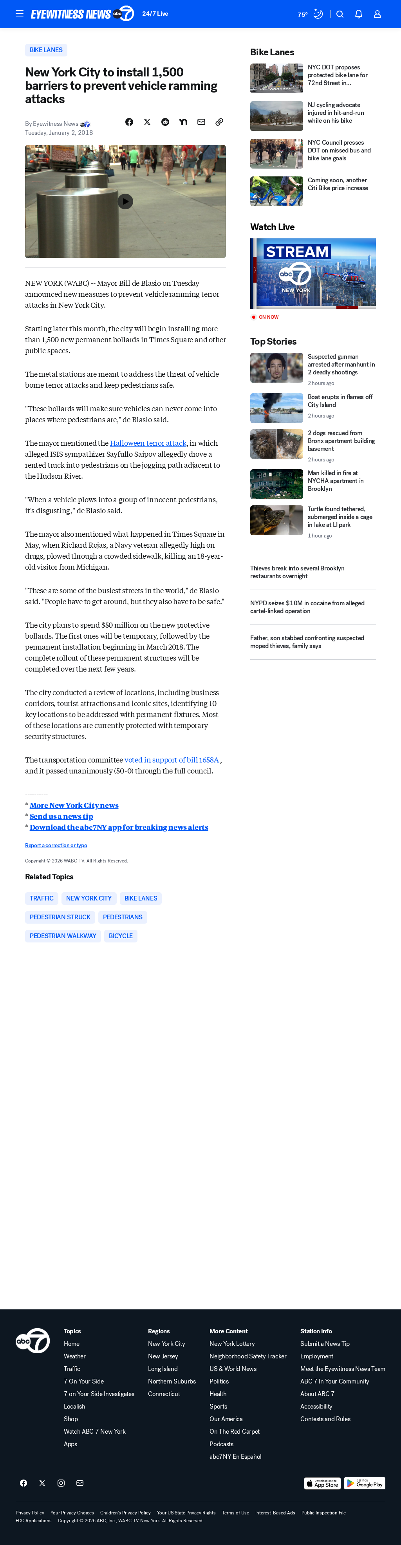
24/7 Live (155, 13)
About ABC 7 (317, 1394)
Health (218, 1394)
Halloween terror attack (148, 443)
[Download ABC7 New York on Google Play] (364, 1483)
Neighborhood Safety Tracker (248, 1356)
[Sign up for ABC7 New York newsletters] (80, 1483)
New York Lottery (232, 1344)
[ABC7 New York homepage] (82, 14)
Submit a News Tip (325, 1344)
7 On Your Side (84, 1381)
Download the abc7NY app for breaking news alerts (119, 827)
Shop (71, 1419)
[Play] (313, 273)
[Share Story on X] (147, 122)
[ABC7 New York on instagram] (61, 1483)
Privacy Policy (30, 1513)
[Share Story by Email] (201, 122)
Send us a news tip (61, 816)
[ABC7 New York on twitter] (42, 1483)
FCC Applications (34, 1520)
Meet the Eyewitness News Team (342, 1369)
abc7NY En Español (236, 1457)
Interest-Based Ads (275, 1513)
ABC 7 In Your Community (334, 1381)
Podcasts (221, 1444)
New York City (166, 1344)
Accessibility (316, 1406)
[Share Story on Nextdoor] (183, 122)
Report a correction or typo (56, 845)
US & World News (233, 1369)
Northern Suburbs (172, 1381)
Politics (219, 1381)
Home (71, 1344)
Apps (70, 1444)
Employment (316, 1356)
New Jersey (163, 1356)
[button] (19, 13)
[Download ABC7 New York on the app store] (322, 1483)
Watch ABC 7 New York (95, 1432)
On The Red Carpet (235, 1432)
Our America (226, 1419)
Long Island (162, 1369)
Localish (74, 1406)
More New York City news (74, 805)
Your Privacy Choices (72, 1513)
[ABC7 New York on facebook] (23, 1483)
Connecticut (164, 1394)
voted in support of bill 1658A (172, 759)
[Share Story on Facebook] (129, 122)
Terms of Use (235, 1513)
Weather (75, 1356)
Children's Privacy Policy (125, 1513)
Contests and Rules (325, 1419)
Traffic (72, 1369)
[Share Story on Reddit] (165, 122)
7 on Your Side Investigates (99, 1394)
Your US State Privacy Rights (186, 1513)
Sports (218, 1406)
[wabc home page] (33, 1340)
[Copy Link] (219, 122)
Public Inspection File (324, 1513)
